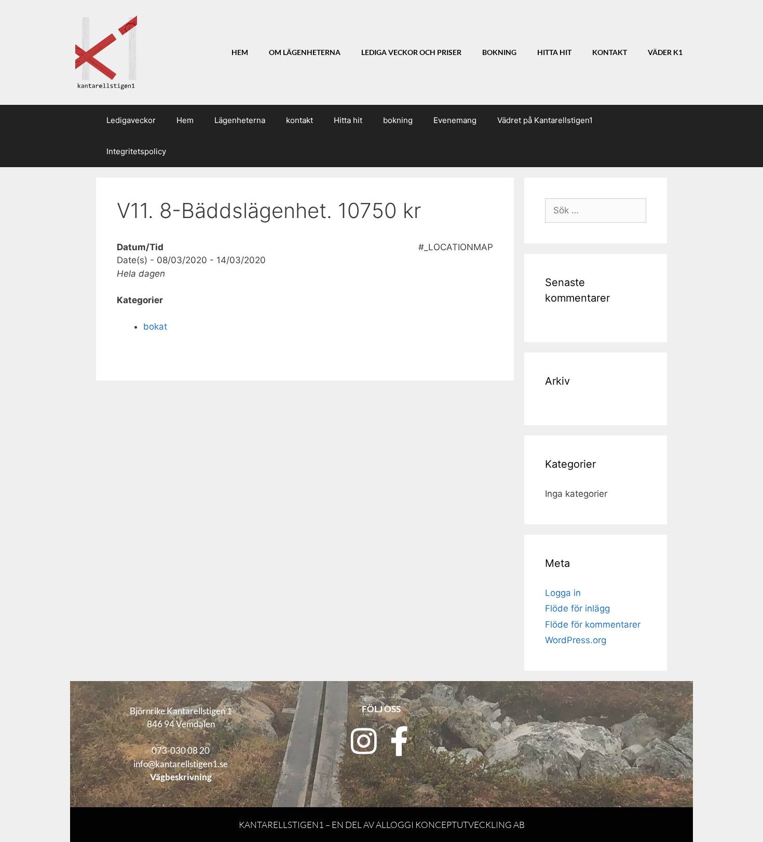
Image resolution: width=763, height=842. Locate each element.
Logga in (563, 593)
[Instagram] (364, 741)
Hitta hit (554, 52)
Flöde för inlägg (577, 608)
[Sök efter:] (595, 210)
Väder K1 (665, 52)
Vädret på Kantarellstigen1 (545, 120)
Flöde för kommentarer (593, 624)
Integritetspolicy (136, 151)
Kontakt (609, 52)
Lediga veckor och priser (411, 52)
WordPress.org (575, 640)
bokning (398, 120)
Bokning (499, 52)
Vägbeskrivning (181, 776)
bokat (155, 326)
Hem (239, 52)
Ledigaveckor (131, 120)
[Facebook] (399, 741)
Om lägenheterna (304, 52)
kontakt (299, 120)
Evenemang (454, 120)
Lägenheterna (239, 120)
